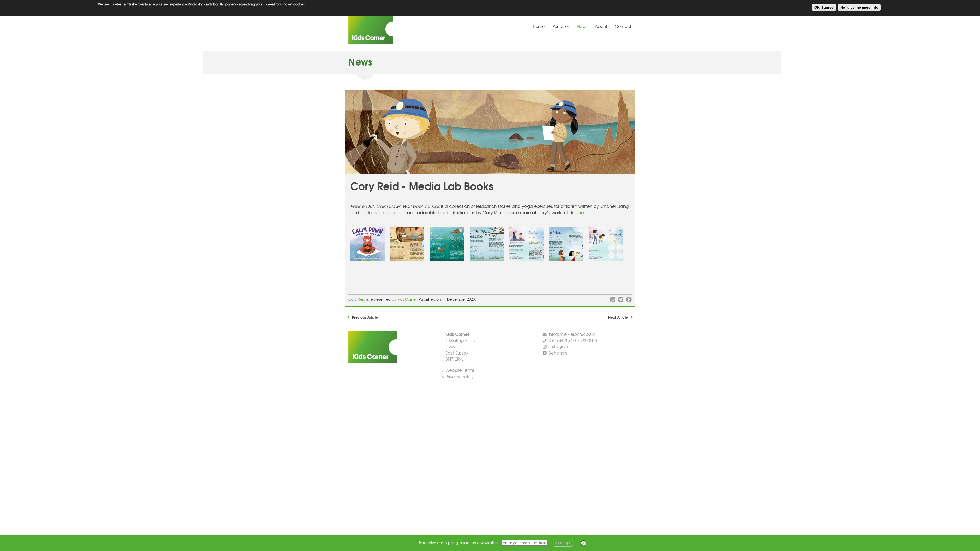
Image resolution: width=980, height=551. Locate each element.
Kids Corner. (408, 299)
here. (580, 212)
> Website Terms (458, 370)
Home (539, 26)
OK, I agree (824, 7)
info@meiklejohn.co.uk (571, 334)
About (601, 26)
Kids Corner (386, 29)
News (582, 26)
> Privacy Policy (458, 376)
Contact (623, 26)
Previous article (365, 317)
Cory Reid (356, 299)
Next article (618, 317)
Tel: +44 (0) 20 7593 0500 (572, 340)
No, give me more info (859, 7)
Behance (558, 352)
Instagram (558, 346)
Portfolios (560, 26)
